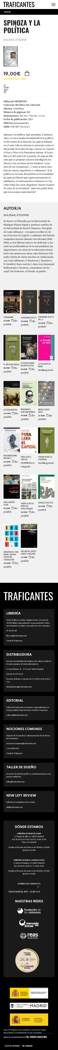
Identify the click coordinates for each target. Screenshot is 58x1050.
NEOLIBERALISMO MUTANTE (10, 456)
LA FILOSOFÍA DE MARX (44, 365)
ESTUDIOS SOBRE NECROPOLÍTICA (27, 364)
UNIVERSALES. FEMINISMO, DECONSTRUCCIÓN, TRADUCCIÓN (11, 556)
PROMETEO (21, 101)
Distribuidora (19, 654)
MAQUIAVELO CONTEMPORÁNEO (28, 410)
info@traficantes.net (29, 887)
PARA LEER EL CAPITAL (26, 458)
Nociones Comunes (24, 729)
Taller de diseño (21, 767)
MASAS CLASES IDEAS (44, 410)
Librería (13, 613)
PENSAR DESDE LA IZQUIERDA (45, 458)
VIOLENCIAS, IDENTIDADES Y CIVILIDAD (29, 552)
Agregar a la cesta (27, 73)
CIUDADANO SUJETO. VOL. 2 (46, 318)
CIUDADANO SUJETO (28, 317)
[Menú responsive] (53, 4)
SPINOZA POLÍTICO (45, 502)
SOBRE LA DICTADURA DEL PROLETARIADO (27, 506)
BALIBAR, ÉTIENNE (15, 39)
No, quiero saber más (36, 1036)
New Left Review (21, 795)
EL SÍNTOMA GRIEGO (11, 364)
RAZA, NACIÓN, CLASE (9, 503)
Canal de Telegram (14, 641)
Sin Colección (33, 105)
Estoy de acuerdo (12, 1045)
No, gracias (27, 1045)
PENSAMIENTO (21, 123)
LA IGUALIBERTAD (10, 409)
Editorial (14, 700)
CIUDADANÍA (8, 317)
